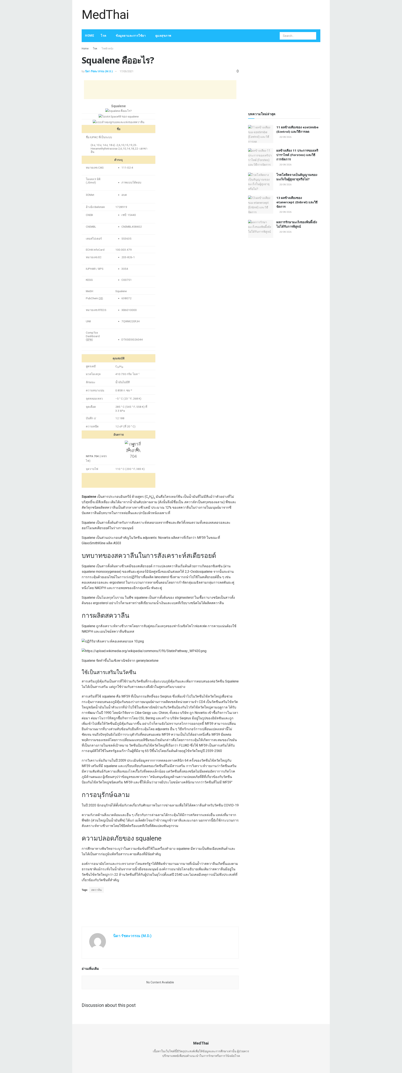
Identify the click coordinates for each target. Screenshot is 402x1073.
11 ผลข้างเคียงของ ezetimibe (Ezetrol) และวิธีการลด (297, 129)
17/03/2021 (126, 71)
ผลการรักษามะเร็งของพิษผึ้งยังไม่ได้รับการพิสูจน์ (296, 224)
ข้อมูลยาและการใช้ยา (131, 35)
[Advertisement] (244, 14)
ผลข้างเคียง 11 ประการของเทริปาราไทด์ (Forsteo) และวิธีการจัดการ (297, 154)
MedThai (105, 14)
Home (89, 35)
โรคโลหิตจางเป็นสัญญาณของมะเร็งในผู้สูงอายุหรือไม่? (296, 177)
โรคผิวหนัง (107, 48)
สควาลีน (96, 890)
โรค (103, 35)
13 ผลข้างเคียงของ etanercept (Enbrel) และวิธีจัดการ (297, 202)
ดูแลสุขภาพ (163, 35)
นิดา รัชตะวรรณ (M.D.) (99, 71)
